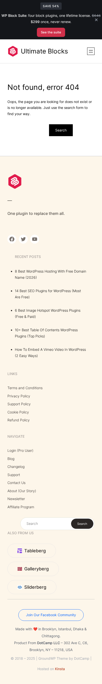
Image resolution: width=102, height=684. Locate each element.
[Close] (96, 20)
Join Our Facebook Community (51, 615)
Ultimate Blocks (44, 51)
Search (61, 130)
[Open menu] (91, 51)
